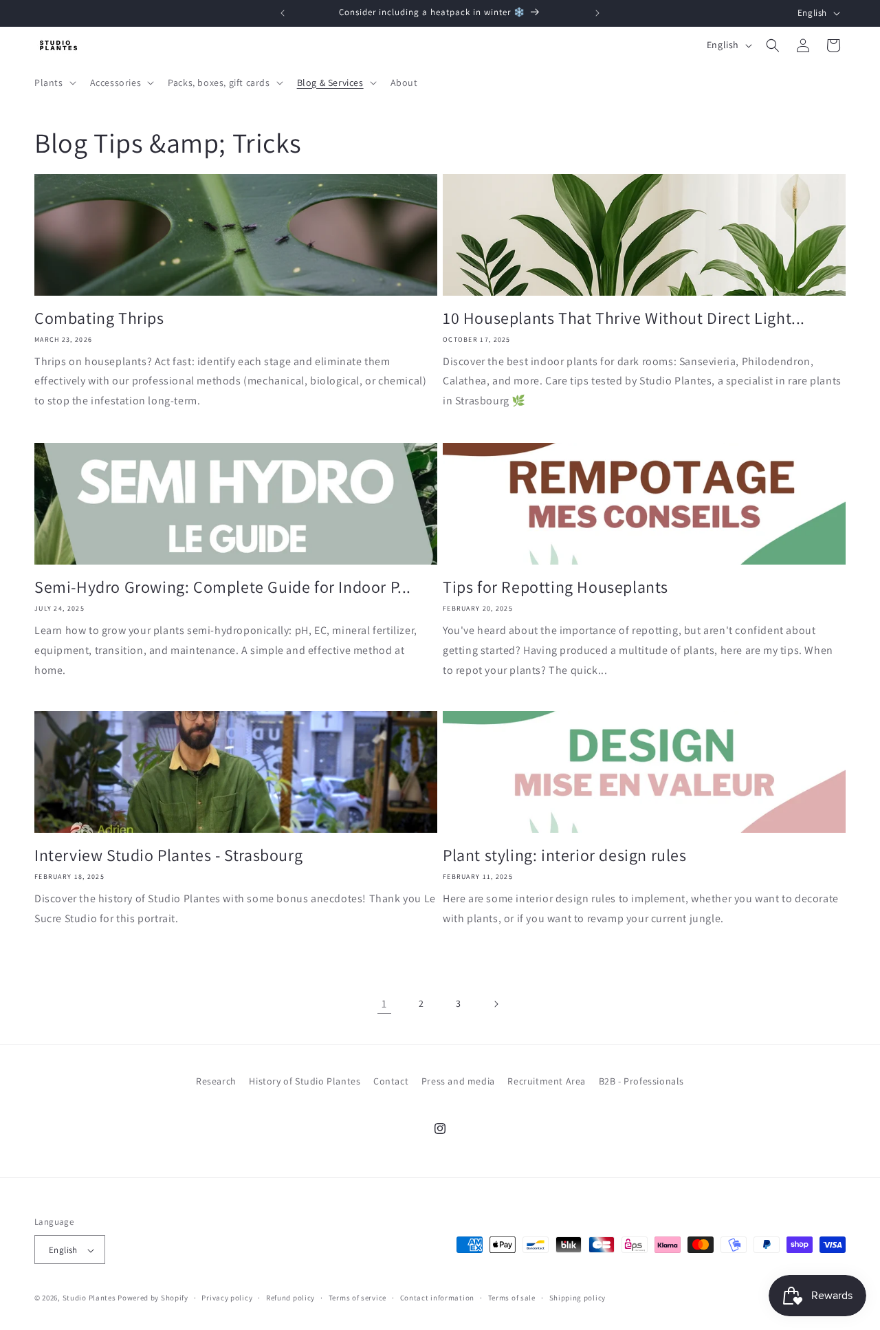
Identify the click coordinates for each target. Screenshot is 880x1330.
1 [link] (384, 1003)
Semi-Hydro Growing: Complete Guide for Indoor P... (222, 587)
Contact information (437, 1297)
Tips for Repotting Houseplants (555, 587)
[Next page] (496, 1004)
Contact (390, 1081)
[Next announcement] (597, 13)
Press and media (458, 1081)
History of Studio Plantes (304, 1081)
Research (216, 1081)
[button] (54, 82)
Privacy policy (226, 1297)
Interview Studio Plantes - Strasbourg (168, 855)
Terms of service (357, 1297)
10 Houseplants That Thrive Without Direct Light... (624, 318)
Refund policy (290, 1297)
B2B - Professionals (641, 1081)
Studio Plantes (89, 1298)
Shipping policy (577, 1297)
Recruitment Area (546, 1081)
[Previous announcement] (282, 13)
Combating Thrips (99, 318)
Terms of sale (512, 1297)
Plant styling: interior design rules (565, 855)
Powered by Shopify (153, 1298)
